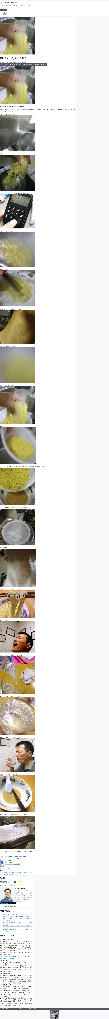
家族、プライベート (6, 870)
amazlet (12, 858)
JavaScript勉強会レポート (8, 874)
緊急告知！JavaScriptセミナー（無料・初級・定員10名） (16, 872)
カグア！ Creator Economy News (9, 2)
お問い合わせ (6, 14)
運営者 (5, 13)
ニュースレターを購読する (7, 885)
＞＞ (18, 901)
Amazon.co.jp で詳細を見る (12, 864)
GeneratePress (34, 1009)
